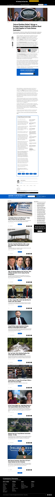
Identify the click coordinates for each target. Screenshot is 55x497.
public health (31, 185)
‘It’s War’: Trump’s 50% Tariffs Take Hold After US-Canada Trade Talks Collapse (19, 300)
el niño (10, 387)
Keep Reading (19, 224)
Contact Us (22, 488)
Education (4, 487)
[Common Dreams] (25, 4)
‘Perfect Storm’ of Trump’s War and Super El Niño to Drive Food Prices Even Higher (19, 380)
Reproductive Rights (15, 488)
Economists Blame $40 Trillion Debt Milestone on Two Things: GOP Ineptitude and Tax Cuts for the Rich (41, 206)
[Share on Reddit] (12, 45)
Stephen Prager (9, 466)
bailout (25, 54)
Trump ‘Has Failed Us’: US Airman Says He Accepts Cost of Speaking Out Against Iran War (34, 50)
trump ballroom (11, 442)
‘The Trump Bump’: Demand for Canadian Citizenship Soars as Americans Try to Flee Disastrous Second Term (41, 214)
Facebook (32, 484)
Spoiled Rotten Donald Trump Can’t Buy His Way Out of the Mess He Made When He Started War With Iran (41, 223)
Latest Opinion (5, 484)
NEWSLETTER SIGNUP (41, 4)
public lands (11, 362)
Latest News (5, 483)
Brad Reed (9, 384)
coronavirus (34, 45)
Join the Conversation (27, 192)
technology (21, 39)
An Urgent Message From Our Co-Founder (24, 117)
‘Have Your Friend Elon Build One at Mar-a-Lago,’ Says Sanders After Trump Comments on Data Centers (19, 245)
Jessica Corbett (9, 439)
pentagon (27, 185)
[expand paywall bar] (54, 1)
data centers (11, 253)
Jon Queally (9, 250)
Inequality (13, 485)
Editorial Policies (23, 485)
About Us (22, 483)
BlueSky (32, 483)
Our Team (22, 484)
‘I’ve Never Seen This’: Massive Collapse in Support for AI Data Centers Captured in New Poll (41, 208)
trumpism (34, 185)
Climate (4, 485)
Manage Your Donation (24, 486)
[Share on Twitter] (12, 42)
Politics (4, 490)
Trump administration (21, 53)
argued (34, 105)
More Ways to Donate (24, 487)
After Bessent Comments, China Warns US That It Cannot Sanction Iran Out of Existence (19, 461)
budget (23, 90)
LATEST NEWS (10, 4)
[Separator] (12, 47)
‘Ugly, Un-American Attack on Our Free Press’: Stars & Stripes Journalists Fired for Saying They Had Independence (19, 273)
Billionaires (13, 490)
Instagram (32, 486)
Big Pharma (14, 486)
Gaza (13, 487)
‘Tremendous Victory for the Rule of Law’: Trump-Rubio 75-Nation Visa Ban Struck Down (19, 218)
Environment (5, 488)
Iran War (13, 489)
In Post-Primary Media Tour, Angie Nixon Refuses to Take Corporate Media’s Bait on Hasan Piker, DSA (19, 406)
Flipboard (32, 485)
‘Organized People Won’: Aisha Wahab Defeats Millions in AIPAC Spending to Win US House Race (41, 218)
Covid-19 (18, 37)
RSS (31, 487)
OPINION (13, 4)
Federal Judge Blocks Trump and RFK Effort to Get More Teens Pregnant (41, 220)
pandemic (34, 40)
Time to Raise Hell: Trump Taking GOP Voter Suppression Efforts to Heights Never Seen (41, 212)
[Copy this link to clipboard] (31, 226)
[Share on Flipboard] (12, 44)
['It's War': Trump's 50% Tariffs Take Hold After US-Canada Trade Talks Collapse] (20, 291)
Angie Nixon (11, 415)
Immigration (14, 484)
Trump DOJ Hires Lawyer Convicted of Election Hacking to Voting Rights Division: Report (18, 326)
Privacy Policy (26, 494)
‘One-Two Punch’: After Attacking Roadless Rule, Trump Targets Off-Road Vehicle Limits (19, 353)
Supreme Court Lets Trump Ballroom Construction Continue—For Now (19, 434)
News (8, 253)
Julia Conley (9, 412)
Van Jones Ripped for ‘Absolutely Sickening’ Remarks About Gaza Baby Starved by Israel (41, 216)
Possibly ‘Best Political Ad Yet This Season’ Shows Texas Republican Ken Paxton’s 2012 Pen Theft (24, 50)
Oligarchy (13, 483)
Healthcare (4, 489)
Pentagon (23, 37)
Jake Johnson (22, 180)
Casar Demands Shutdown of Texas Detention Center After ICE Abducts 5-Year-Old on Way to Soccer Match (41, 210)
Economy (4, 486)
